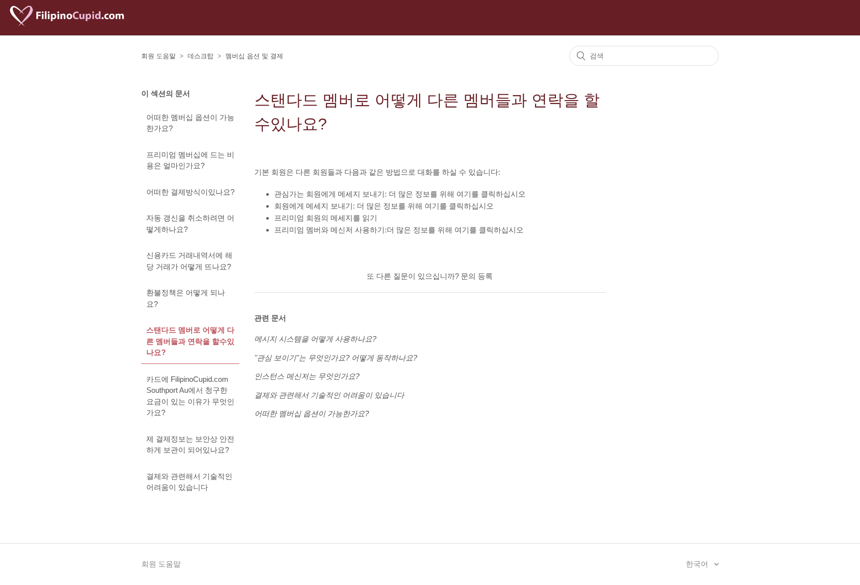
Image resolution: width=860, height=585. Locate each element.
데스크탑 (201, 56)
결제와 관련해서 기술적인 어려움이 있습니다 (189, 482)
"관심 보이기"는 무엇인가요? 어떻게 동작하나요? (335, 357)
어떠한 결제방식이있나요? (190, 192)
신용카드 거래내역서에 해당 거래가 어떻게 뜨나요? (189, 261)
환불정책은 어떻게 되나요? (185, 298)
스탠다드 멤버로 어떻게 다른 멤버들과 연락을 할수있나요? (190, 341)
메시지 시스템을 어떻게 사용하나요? (315, 339)
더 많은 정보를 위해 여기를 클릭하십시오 (457, 194)
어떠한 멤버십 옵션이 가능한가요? (190, 123)
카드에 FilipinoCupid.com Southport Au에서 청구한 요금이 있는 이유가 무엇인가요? (190, 396)
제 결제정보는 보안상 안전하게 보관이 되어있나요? (190, 445)
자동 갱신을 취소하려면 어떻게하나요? (190, 224)
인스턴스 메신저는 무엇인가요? (306, 376)
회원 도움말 (158, 56)
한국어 (698, 564)
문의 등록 (477, 276)
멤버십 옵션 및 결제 (254, 56)
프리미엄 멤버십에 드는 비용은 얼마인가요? (190, 160)
